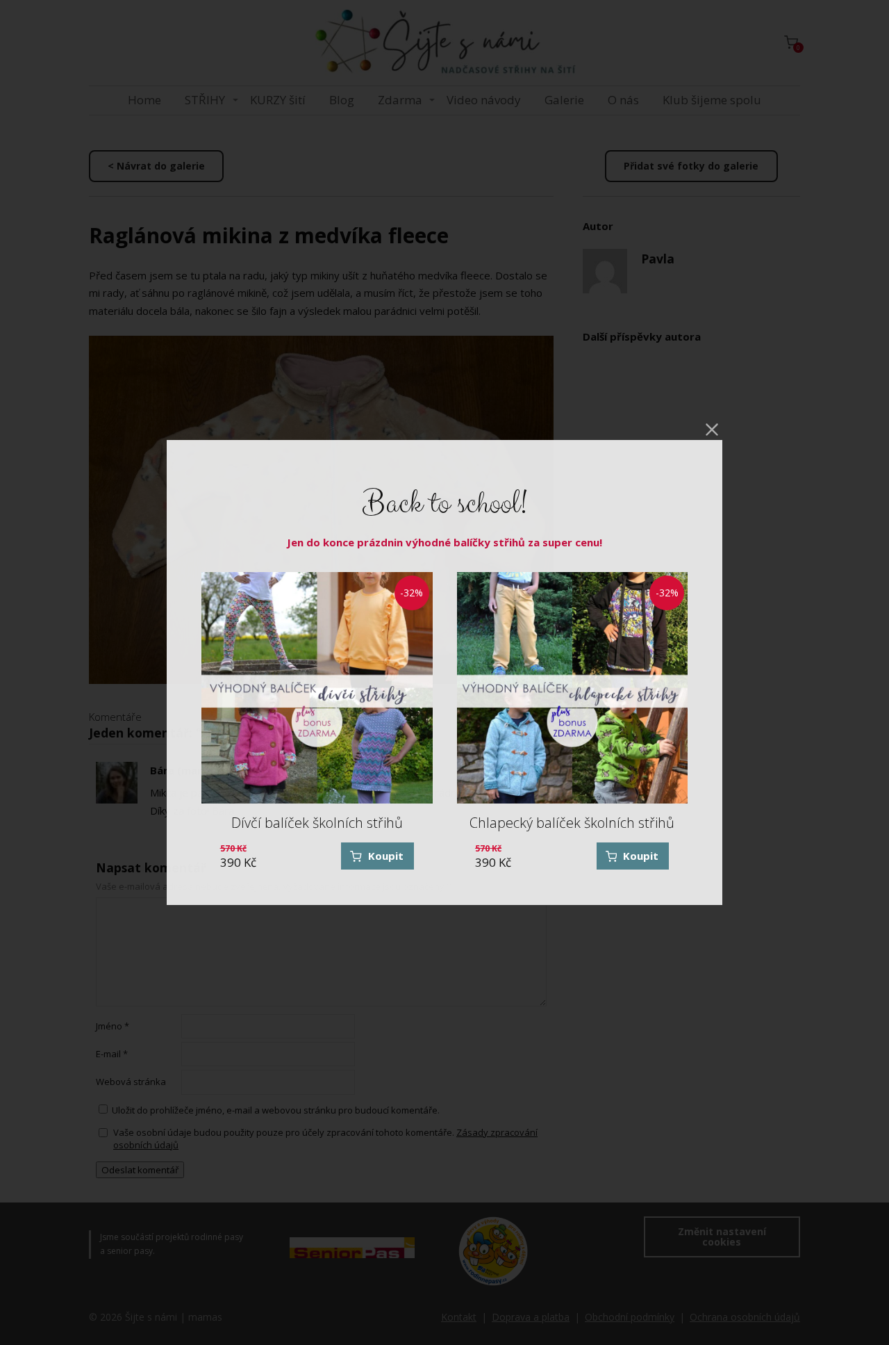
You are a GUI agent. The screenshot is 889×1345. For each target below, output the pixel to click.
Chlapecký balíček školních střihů (572, 822)
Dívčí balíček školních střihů (317, 822)
